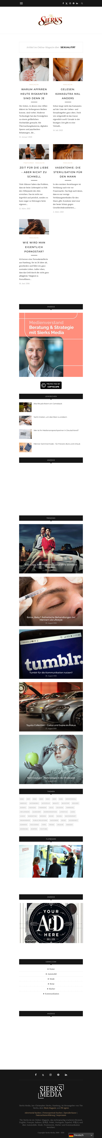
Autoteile (46, 803)
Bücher (75, 803)
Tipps (44, 824)
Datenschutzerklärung (45, 1115)
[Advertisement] (51, 489)
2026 (61, 799)
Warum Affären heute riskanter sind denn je (34, 94)
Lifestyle (63, 812)
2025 (54, 799)
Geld (51, 807)
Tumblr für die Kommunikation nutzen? (51, 672)
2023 (41, 799)
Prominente (25, 820)
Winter (34, 829)
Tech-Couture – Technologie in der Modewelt (51, 778)
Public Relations (40, 820)
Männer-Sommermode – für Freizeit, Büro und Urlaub (57, 444)
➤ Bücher (51, 989)
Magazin (34, 85)
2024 (48, 799)
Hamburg (70, 807)
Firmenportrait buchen (52, 1113)
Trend (51, 824)
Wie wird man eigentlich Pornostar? (34, 247)
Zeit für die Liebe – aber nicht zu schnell (34, 172)
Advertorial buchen (33, 1113)
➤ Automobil (51, 974)
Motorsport (70, 816)
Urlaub (60, 824)
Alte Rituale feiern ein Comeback (48, 404)
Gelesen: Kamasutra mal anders (67, 94)
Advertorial (71, 799)
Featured (29, 163)
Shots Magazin (50, 1108)
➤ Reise (51, 984)
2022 (34, 799)
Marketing (32, 816)
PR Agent (65, 1108)
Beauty (56, 803)
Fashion (32, 807)
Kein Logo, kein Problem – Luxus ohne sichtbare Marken (51, 565)
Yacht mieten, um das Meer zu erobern (50, 417)
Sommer (23, 824)
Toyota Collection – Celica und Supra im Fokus (51, 725)
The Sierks (34, 824)
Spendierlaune (70, 1113)
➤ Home (51, 969)
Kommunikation (50, 812)
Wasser (69, 824)
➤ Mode (51, 979)
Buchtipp (65, 803)
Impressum (61, 1115)
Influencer (24, 812)
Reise (63, 820)
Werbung (24, 829)
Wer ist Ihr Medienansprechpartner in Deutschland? (56, 430)
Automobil (34, 803)
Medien (43, 816)
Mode (51, 816)
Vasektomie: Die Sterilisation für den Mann (68, 172)
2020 (22, 799)
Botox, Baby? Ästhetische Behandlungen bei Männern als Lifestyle (51, 618)
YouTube (43, 829)
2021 (28, 799)
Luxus (22, 816)
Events (23, 807)
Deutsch (78, 1135)
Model (59, 816)
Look (73, 812)
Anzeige (23, 803)
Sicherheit (73, 820)
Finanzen (42, 807)
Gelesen (59, 807)
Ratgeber (54, 820)
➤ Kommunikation (51, 994)
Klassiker (37, 812)
